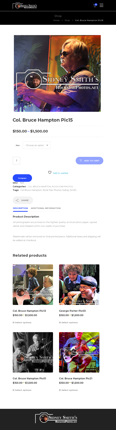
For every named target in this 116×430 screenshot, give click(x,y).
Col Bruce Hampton (31, 190)
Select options (23, 322)
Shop (67, 20)
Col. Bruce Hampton (39, 186)
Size (18, 145)
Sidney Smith (69, 190)
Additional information (46, 208)
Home (56, 20)
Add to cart (92, 160)
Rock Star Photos (62, 186)
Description (20, 208)
